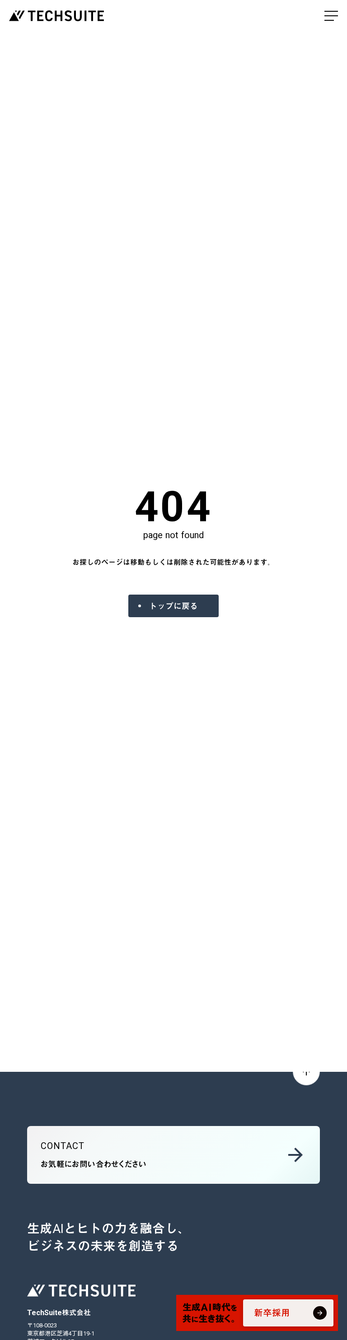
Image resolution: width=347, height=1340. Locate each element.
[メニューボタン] (331, 16)
